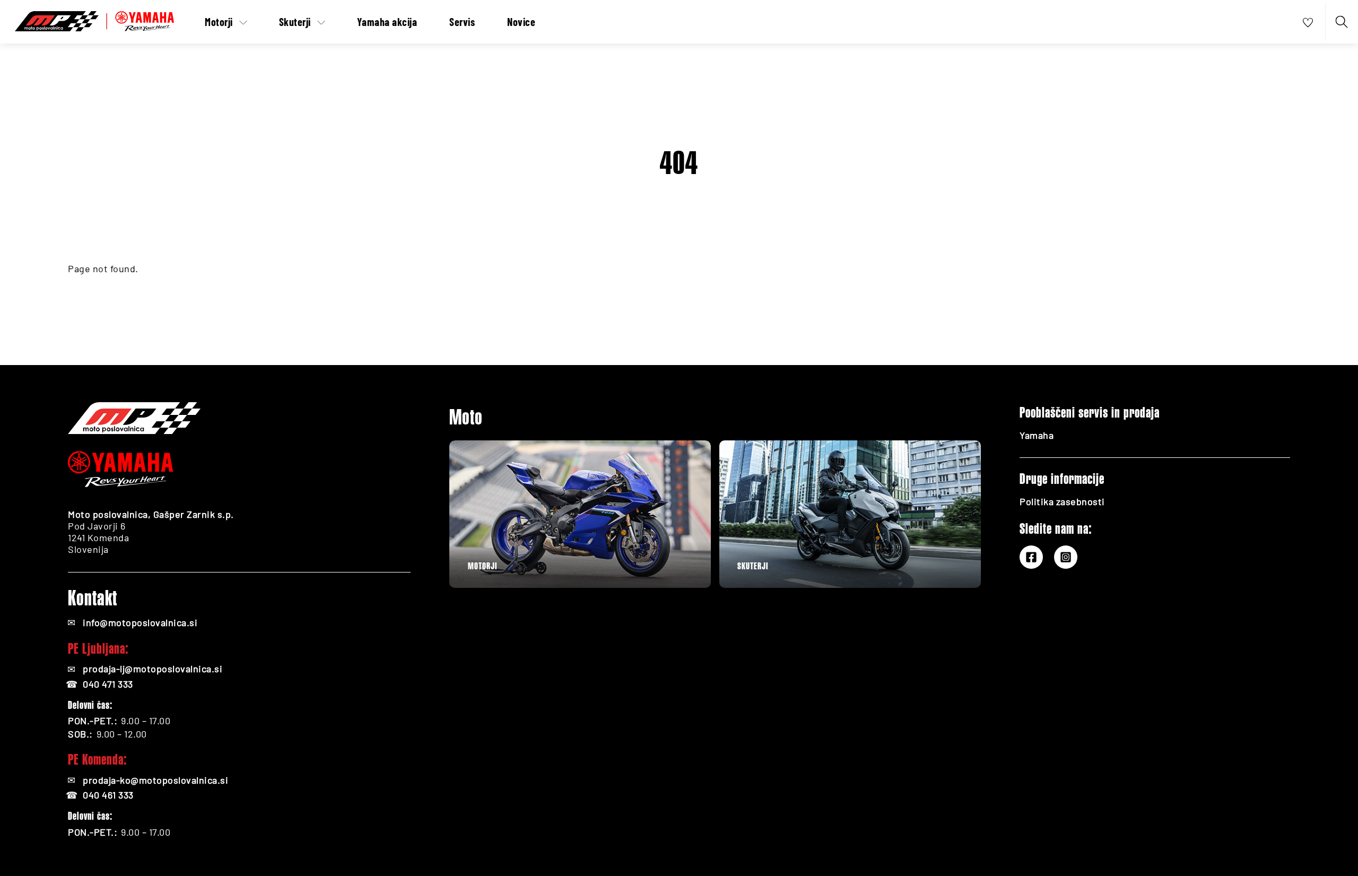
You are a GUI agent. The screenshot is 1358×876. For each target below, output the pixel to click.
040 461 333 (108, 795)
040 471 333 (108, 684)
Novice (521, 21)
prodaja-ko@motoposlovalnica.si (155, 780)
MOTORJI (482, 565)
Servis (462, 21)
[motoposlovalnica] (94, 19)
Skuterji (295, 21)
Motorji (219, 21)
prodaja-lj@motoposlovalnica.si (152, 668)
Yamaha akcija (387, 21)
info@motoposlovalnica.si (140, 622)
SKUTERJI (752, 565)
